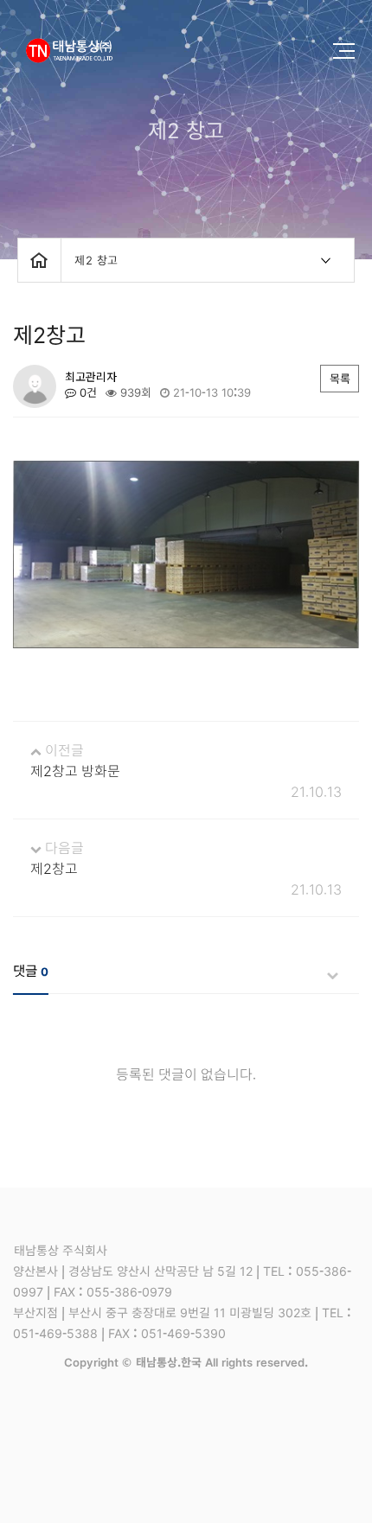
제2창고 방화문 (75, 770)
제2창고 (54, 867)
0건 (86, 392)
